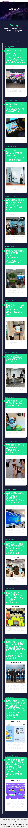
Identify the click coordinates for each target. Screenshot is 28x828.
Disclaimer (23, 820)
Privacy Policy (14, 820)
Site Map (14, 822)
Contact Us (5, 820)
